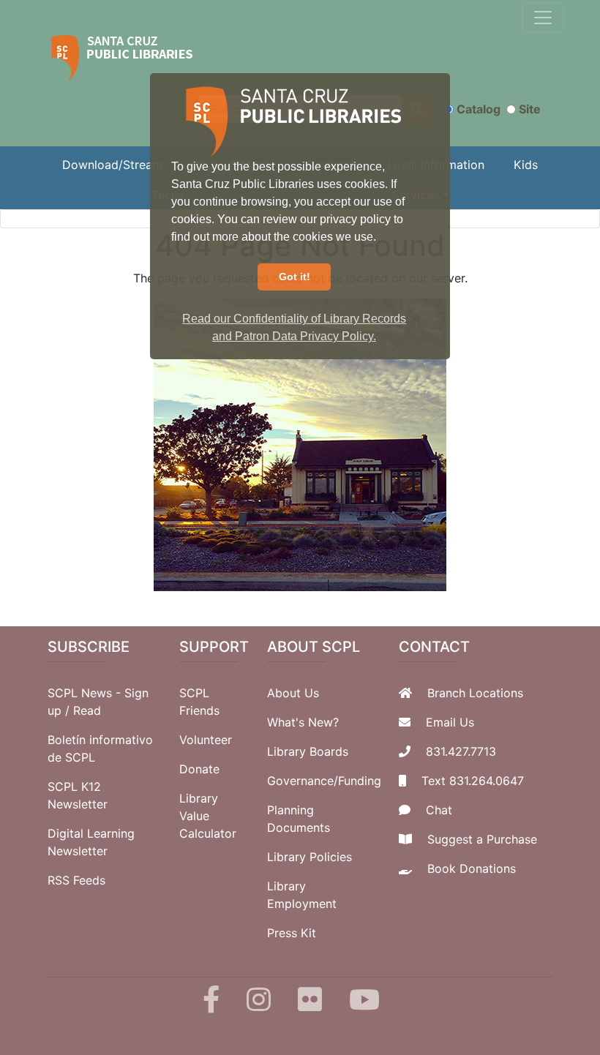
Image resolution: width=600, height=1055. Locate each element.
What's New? (303, 722)
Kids (526, 164)
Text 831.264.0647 (472, 780)
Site (530, 109)
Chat (439, 810)
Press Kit (291, 933)
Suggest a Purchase (482, 839)
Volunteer (205, 739)
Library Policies (309, 856)
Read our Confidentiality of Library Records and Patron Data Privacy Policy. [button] (294, 327)
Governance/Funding (324, 780)
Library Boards (307, 751)
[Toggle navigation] (542, 17)
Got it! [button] (294, 276)
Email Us (450, 722)
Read (87, 710)
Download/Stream (112, 164)
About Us (293, 693)
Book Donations (471, 868)
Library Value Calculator (207, 816)
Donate (199, 769)
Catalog (478, 109)
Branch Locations (475, 693)
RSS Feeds (76, 880)
